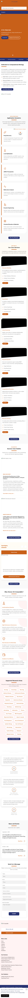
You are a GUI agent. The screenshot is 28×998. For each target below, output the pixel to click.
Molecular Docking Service (6, 966)
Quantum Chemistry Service (6, 961)
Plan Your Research (14, 237)
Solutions (3, 944)
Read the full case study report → (9, 530)
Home (2, 941)
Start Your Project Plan (14, 672)
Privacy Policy (22, 992)
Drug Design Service (5, 978)
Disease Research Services (6, 969)
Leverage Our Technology (14, 537)
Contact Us (4, 37)
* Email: (3, 885)
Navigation (3, 12)
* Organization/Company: (6, 896)
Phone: (3, 879)
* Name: (3, 873)
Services (3, 942)
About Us (3, 945)
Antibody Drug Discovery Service (7, 976)
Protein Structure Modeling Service (7, 957)
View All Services (14, 438)
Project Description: (5, 902)
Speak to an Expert (14, 583)
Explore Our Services (14, 37)
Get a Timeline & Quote (14, 738)
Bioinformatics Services (5, 968)
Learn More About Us (7, 89)
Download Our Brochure (15, 576)
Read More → (5, 343)
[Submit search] (25, 8)
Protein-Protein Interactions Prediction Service (11, 965)
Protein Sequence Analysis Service (8, 958)
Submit (14, 913)
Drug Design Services (5, 960)
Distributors (3, 950)
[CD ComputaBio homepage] (14, 3)
